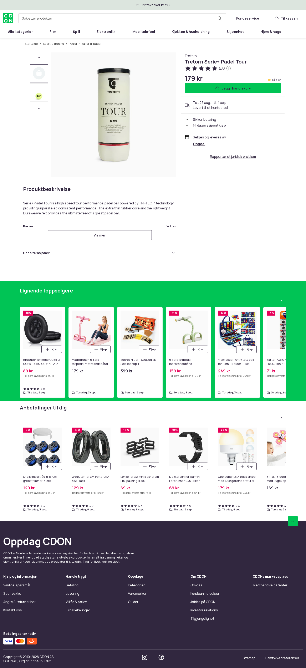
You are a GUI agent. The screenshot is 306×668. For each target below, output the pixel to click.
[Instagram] (144, 657)
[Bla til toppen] (293, 521)
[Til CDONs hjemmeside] (8, 18)
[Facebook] (161, 657)
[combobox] (122, 18)
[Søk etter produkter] (220, 18)
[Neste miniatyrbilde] (39, 108)
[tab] (39, 73)
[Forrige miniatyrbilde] (39, 57)
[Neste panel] (281, 301)
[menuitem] (20, 32)
